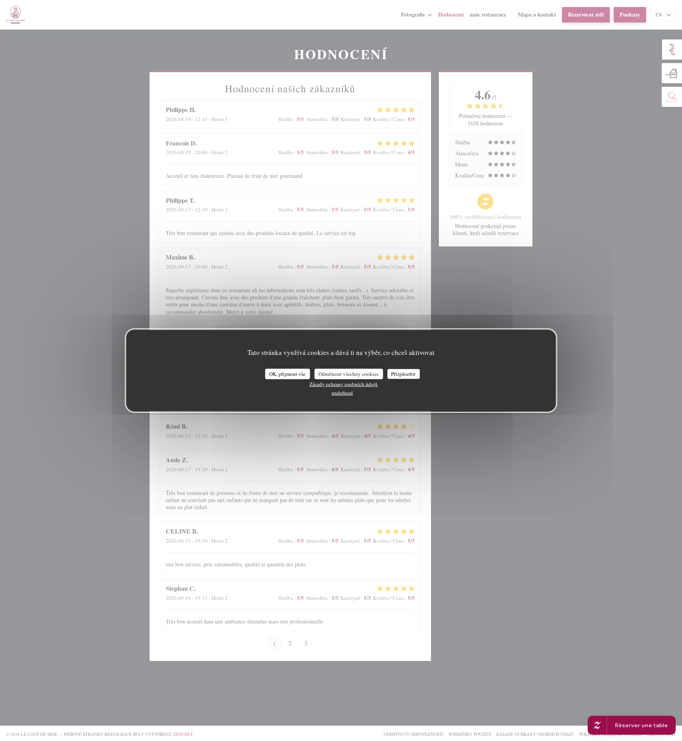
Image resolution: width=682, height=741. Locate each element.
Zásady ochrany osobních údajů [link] (343, 384)
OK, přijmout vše (287, 373)
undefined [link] (342, 392)
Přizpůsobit (403, 373)
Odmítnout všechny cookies (348, 373)
